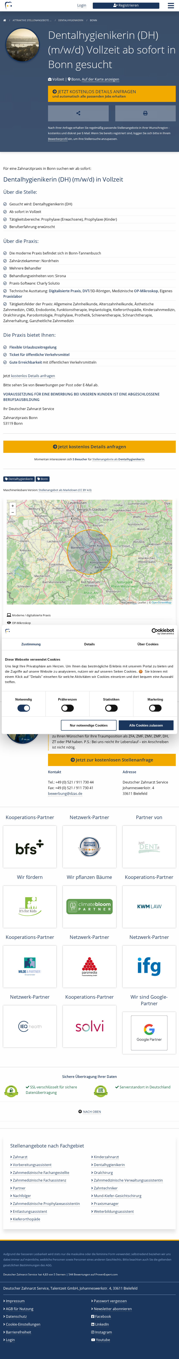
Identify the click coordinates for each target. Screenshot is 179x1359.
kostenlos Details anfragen (33, 375)
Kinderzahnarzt (106, 1157)
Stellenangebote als (118, 459)
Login (81, 5)
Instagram (103, 1332)
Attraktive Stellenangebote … (32, 20)
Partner (19, 1188)
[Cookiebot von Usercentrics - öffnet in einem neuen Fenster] (155, 631)
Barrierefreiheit (18, 1332)
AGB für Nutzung (19, 1308)
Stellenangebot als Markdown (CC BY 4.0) (65, 490)
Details (89, 644)
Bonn (44, 479)
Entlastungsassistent (29, 1211)
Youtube (103, 1339)
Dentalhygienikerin (71, 20)
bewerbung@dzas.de (65, 793)
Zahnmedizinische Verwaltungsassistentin (128, 1180)
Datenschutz (16, 1316)
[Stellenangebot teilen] (78, 113)
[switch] (67, 707)
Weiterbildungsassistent (113, 1211)
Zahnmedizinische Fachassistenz (39, 1180)
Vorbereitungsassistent (32, 1164)
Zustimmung (31, 644)
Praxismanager (106, 1203)
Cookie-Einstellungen (23, 1324)
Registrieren (128, 5)
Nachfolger (21, 1195)
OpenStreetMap (161, 602)
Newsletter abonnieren (113, 1308)
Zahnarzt (20, 1157)
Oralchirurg (103, 1172)
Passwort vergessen (110, 1301)
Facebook (103, 1316)
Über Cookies (148, 644)
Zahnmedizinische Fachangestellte (40, 1172)
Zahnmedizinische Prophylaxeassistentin (46, 1203)
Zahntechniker (105, 1188)
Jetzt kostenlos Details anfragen (91, 447)
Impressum (15, 1301)
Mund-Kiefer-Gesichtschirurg (117, 1195)
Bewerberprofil (57, 139)
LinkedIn (102, 1324)
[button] (171, 7)
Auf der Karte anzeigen (100, 79)
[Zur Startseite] (4, 20)
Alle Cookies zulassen (146, 725)
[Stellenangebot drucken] (145, 113)
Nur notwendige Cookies (89, 725)
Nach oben (92, 1112)
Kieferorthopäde (26, 1219)
